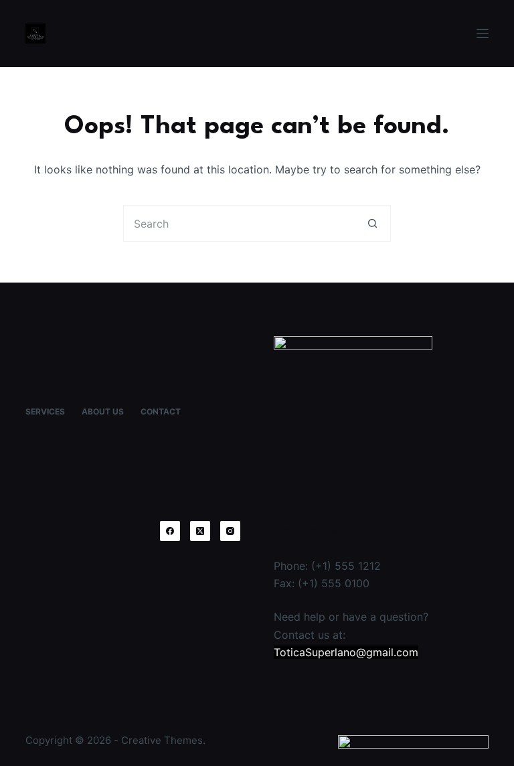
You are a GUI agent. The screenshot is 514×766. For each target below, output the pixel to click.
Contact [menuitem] (161, 411)
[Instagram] (230, 531)
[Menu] (483, 33)
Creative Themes (162, 740)
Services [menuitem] (45, 411)
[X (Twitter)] (200, 531)
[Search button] (372, 223)
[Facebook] (170, 531)
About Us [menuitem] (103, 411)
